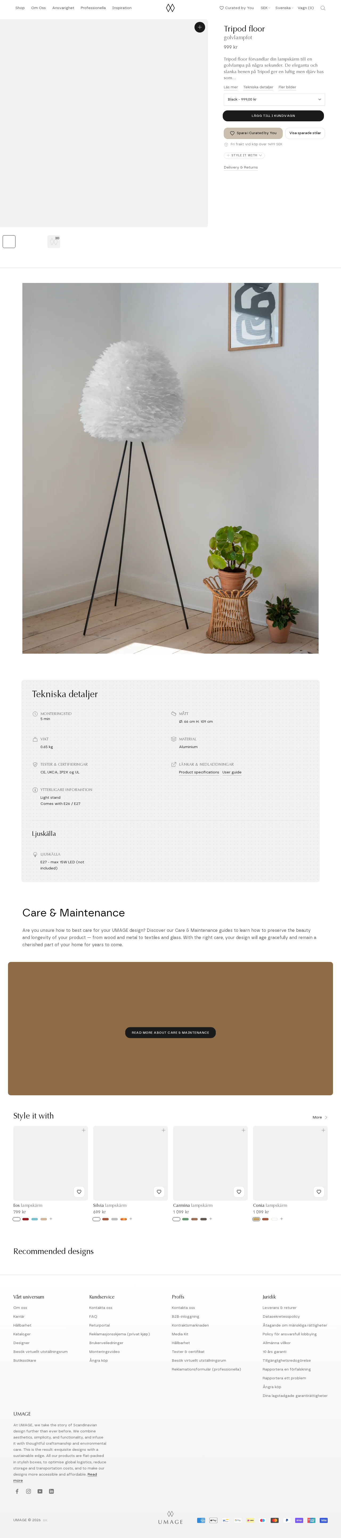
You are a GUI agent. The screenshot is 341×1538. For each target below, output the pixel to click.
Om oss (20, 1308)
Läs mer (231, 87)
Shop (20, 9)
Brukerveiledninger (106, 1343)
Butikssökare (24, 1361)
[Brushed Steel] (114, 1219)
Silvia (110, 1206)
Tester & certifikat (188, 1352)
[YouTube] (39, 1492)
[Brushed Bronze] (123, 1219)
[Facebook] (16, 1492)
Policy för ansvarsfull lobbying (290, 1334)
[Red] (25, 1219)
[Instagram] (28, 1492)
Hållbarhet (22, 1325)
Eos (27, 1206)
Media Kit (180, 1334)
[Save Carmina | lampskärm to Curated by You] (239, 1191)
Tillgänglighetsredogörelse (287, 1361)
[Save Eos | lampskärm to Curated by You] (79, 1191)
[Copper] (105, 1219)
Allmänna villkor (277, 1343)
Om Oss (38, 9)
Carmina (193, 1206)
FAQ (93, 1317)
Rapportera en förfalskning (287, 1369)
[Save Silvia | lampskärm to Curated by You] (159, 1191)
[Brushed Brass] (256, 1219)
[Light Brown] (43, 1219)
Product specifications (199, 772)
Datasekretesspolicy (281, 1317)
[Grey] (203, 1219)
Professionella (93, 9)
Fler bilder (287, 87)
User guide (232, 772)
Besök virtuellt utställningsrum (40, 1352)
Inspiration (122, 9)
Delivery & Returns (241, 167)
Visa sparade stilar (305, 133)
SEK (264, 8)
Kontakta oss (100, 1308)
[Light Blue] (34, 1219)
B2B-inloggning (185, 1317)
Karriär (19, 1317)
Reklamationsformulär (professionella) (206, 1369)
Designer (21, 1343)
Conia (270, 1206)
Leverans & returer (280, 1308)
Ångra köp (98, 1361)
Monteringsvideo (104, 1352)
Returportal (99, 1325)
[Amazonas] (185, 1219)
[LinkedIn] (51, 1492)
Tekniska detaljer (258, 87)
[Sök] (323, 8)
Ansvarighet (63, 9)
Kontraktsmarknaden (190, 1325)
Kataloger (22, 1334)
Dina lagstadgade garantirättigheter (295, 1396)
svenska (283, 8)
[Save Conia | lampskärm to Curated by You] (318, 1191)
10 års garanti (274, 1352)
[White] (16, 1219)
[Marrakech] (194, 1219)
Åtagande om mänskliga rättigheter (295, 1325)
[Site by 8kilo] (45, 1521)
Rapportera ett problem (284, 1378)
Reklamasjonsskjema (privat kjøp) (119, 1334)
